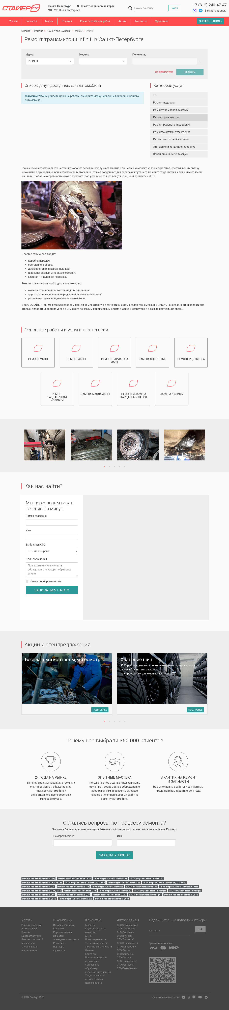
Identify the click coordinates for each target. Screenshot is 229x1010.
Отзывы (67, 21)
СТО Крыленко (125, 954)
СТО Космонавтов (127, 925)
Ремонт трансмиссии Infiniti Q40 (115, 891)
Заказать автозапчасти (98, 946)
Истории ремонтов (96, 939)
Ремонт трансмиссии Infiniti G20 (124, 883)
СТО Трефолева (126, 928)
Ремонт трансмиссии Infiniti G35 (38, 887)
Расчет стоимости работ (95, 21)
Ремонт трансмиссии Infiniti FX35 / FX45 (42, 883)
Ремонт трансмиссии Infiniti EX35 (110, 879)
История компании (64, 925)
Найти (174, 8)
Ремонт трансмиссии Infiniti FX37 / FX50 (85, 883)
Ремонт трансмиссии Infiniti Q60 (38, 895)
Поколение (139, 54)
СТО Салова (124, 957)
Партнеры (58, 946)
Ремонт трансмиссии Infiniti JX (141, 887)
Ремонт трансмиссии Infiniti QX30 (109, 895)
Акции (122, 21)
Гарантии (90, 925)
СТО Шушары (124, 936)
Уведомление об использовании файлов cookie (95, 979)
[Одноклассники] (189, 997)
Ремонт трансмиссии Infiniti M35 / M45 (179, 887)
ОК (200, 929)
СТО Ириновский (126, 946)
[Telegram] (206, 997)
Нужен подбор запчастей (45, 581)
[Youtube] (200, 997)
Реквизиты (59, 943)
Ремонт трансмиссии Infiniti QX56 (39, 899)
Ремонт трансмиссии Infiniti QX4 (145, 895)
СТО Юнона (123, 950)
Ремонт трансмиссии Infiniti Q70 (73, 895)
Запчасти (31, 21)
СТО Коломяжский (127, 943)
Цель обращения (36, 559)
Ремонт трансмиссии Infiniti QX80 (112, 899)
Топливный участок (96, 943)
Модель (84, 54)
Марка (29, 54)
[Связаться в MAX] (194, 10)
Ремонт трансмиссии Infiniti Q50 (185, 891)
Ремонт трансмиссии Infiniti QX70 (75, 899)
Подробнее (100, 709)
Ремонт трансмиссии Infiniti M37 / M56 (41, 891)
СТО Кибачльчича (127, 968)
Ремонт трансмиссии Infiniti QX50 (181, 895)
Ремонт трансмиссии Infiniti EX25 (74, 879)
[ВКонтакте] (183, 997)
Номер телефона (36, 515)
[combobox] (49, 61)
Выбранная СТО (35, 544)
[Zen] (193, 997)
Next (211, 445)
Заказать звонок (215, 10)
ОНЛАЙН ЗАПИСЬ (210, 21)
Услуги (13, 21)
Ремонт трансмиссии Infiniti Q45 (150, 891)
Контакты (140, 21)
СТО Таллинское (126, 961)
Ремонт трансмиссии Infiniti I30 (73, 887)
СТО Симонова (125, 932)
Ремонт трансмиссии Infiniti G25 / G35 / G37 (164, 883)
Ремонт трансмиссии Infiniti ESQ (38, 879)
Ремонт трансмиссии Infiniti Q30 (80, 891)
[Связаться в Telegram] (200, 10)
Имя (28, 530)
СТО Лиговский (125, 939)
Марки (49, 21)
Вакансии (58, 928)
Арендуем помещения (66, 939)
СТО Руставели (125, 964)
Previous (17, 445)
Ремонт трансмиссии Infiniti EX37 (146, 879)
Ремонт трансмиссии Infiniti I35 (107, 887)
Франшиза (161, 21)
